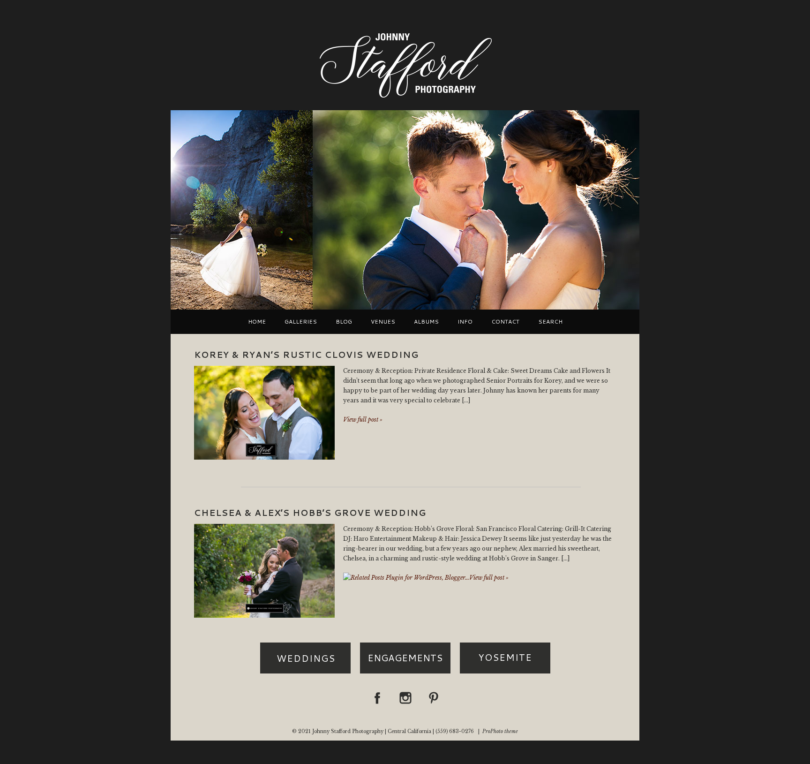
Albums (426, 322)
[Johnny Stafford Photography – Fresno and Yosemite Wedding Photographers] (405, 98)
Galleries (301, 322)
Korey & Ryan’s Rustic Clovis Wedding (306, 354)
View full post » (362, 419)
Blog (344, 322)
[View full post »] (264, 413)
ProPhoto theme (500, 731)
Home (257, 322)
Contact (505, 322)
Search (550, 322)
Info (465, 322)
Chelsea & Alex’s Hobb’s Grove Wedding (310, 513)
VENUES (383, 322)
